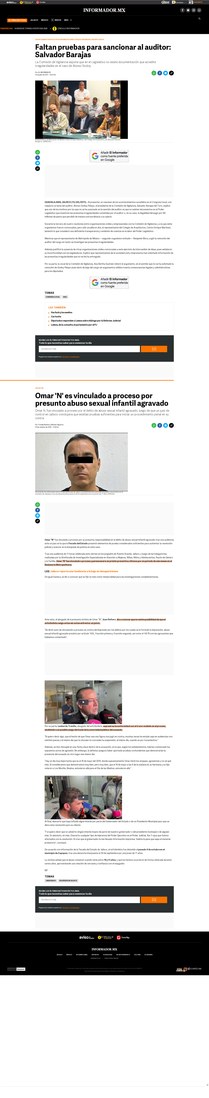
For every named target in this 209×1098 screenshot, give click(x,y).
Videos (58, 20)
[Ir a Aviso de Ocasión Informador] (11, 1)
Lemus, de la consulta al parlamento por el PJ (74, 325)
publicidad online (111, 958)
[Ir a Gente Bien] (39, 1)
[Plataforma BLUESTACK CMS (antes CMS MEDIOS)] (20, 968)
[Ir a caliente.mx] (165, 2)
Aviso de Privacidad (90, 970)
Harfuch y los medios (61, 312)
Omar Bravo (51, 880)
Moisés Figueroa (57, 424)
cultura (137, 954)
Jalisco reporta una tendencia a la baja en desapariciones (84, 571)
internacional (82, 954)
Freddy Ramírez (44, 424)
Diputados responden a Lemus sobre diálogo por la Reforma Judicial (86, 320)
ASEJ (65, 296)
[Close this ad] (207, 1085)
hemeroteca (96, 958)
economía (149, 954)
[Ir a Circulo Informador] (25, 1)
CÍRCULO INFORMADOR (68, 28)
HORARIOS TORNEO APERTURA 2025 (30, 28)
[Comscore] (195, 968)
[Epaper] (178, 2)
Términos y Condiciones (70, 356)
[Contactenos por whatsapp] (199, 9)
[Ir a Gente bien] (123, 935)
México (44, 20)
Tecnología (107, 954)
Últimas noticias (17, 20)
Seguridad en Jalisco (68, 880)
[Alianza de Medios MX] (181, 968)
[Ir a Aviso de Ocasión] (86, 935)
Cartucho (56, 316)
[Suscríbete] (194, 2)
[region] (104, 1092)
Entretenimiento (123, 954)
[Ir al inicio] (36, 10)
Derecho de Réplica (103, 970)
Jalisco (34, 20)
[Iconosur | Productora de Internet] (11, 968)
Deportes (95, 954)
